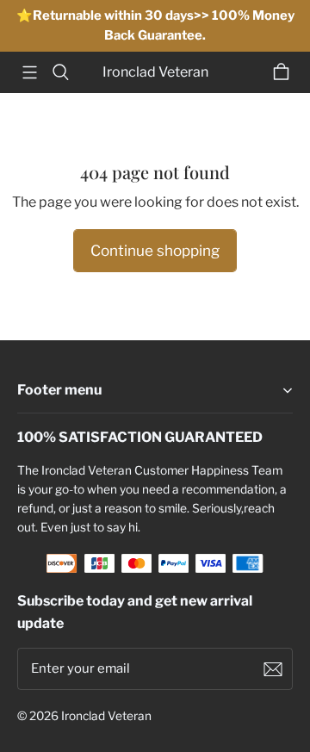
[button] (29, 72)
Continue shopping (155, 250)
